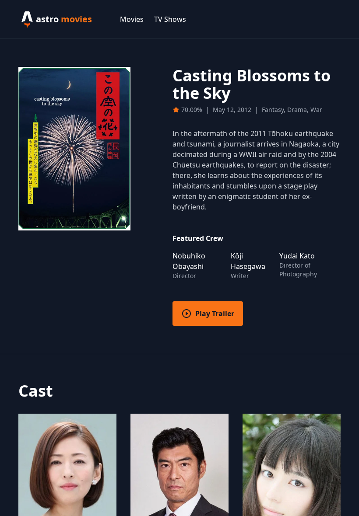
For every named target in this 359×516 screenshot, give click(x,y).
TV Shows (170, 19)
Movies (132, 19)
